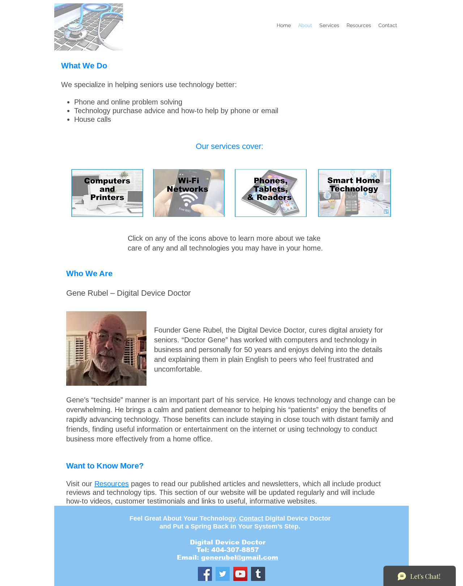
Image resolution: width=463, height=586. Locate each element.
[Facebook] (205, 574)
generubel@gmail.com (239, 557)
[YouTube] (240, 574)
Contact (251, 518)
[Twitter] (223, 574)
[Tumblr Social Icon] (258, 574)
